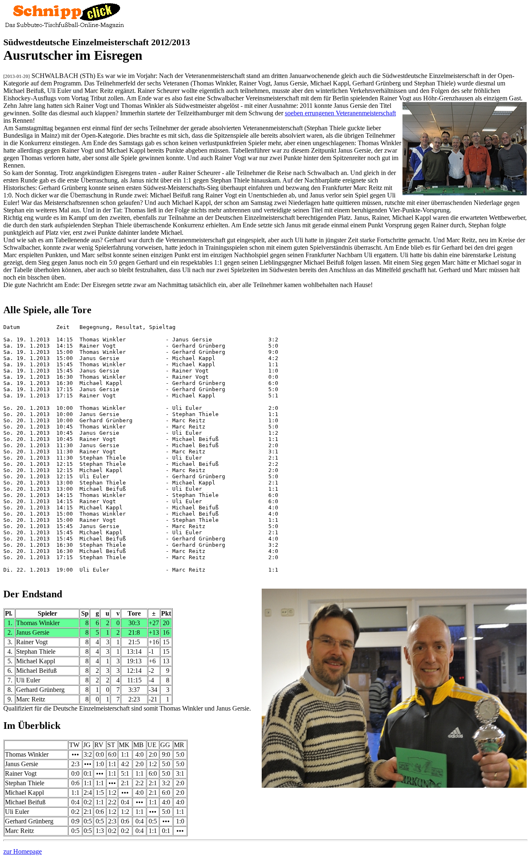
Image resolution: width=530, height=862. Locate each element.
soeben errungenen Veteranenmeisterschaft (340, 113)
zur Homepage (22, 851)
